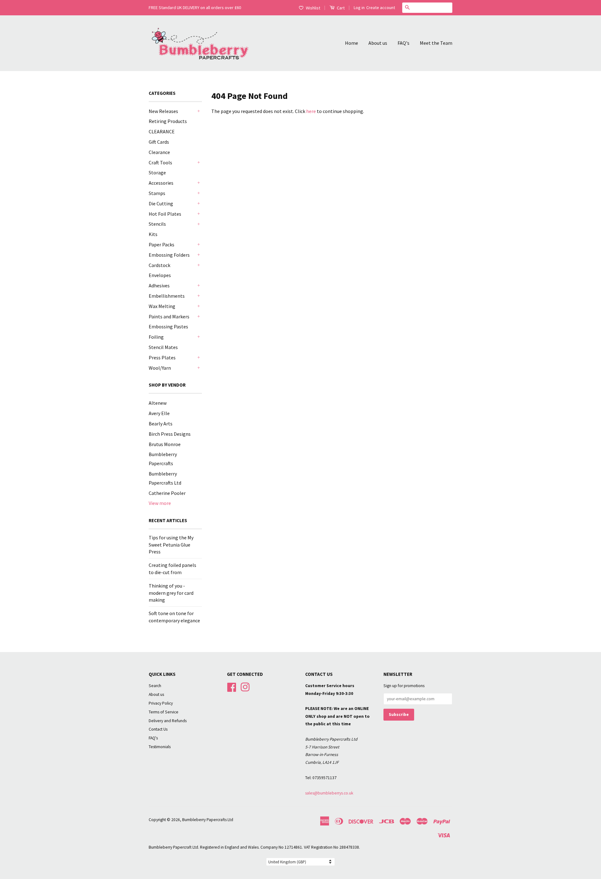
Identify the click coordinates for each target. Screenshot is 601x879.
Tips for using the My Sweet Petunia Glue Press (171, 544)
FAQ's (403, 43)
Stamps (157, 193)
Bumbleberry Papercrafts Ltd (207, 819)
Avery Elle (159, 413)
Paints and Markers (169, 316)
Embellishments (167, 296)
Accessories (161, 183)
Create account (380, 7)
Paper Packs (161, 244)
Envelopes (160, 275)
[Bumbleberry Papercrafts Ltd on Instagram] (245, 686)
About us (377, 43)
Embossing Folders (169, 255)
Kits (153, 234)
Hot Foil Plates (165, 214)
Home (351, 43)
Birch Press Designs (170, 434)
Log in (359, 7)
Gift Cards (159, 142)
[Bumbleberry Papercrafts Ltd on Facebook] (231, 686)
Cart (340, 8)
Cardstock (159, 265)
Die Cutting (161, 203)
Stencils (157, 224)
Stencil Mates (163, 347)
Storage (157, 172)
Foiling (156, 337)
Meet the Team (436, 43)
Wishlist (313, 8)
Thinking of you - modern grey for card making (171, 593)
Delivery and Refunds (168, 720)
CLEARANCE (162, 131)
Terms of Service (163, 712)
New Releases (163, 111)
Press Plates (162, 357)
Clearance (159, 152)
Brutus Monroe (165, 444)
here (311, 111)
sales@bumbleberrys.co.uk (329, 793)
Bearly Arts (160, 423)
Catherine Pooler (167, 493)
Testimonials (160, 746)
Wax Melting (162, 306)
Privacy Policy (161, 703)
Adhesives (159, 285)
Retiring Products (168, 121)
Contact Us (158, 729)
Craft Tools (160, 162)
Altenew (158, 403)
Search (155, 685)
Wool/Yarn (160, 368)
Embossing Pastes (168, 326)
